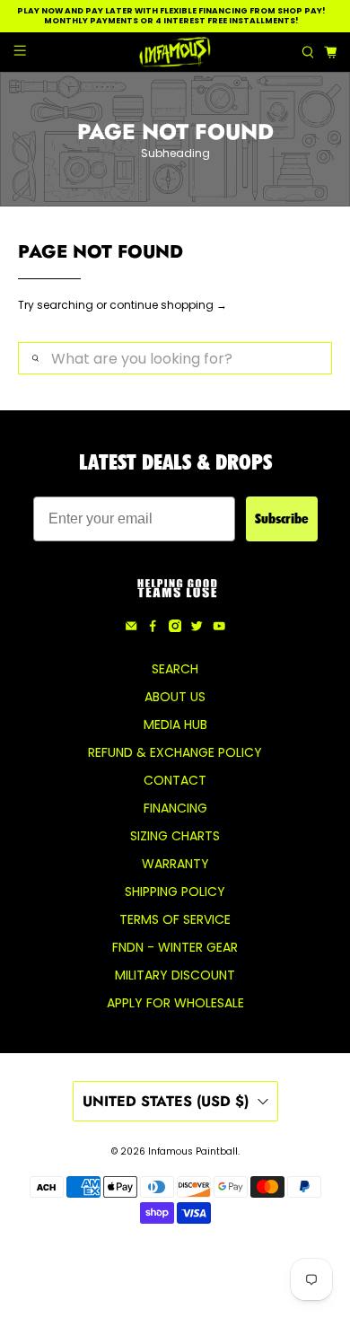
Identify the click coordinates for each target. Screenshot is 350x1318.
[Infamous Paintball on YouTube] (219, 628)
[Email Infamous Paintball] (131, 628)
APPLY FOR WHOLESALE (175, 1003)
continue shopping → (168, 304)
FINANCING (175, 808)
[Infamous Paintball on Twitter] (196, 628)
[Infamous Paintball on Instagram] (175, 628)
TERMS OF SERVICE (175, 919)
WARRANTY (175, 864)
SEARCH (175, 669)
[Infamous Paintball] (175, 52)
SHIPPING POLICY (175, 892)
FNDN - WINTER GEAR (175, 947)
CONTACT (175, 780)
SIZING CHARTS (175, 836)
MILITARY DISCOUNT (175, 975)
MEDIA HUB (175, 725)
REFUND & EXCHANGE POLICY (175, 752)
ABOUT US (175, 697)
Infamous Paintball (193, 1151)
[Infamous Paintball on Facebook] (152, 628)
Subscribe (282, 518)
